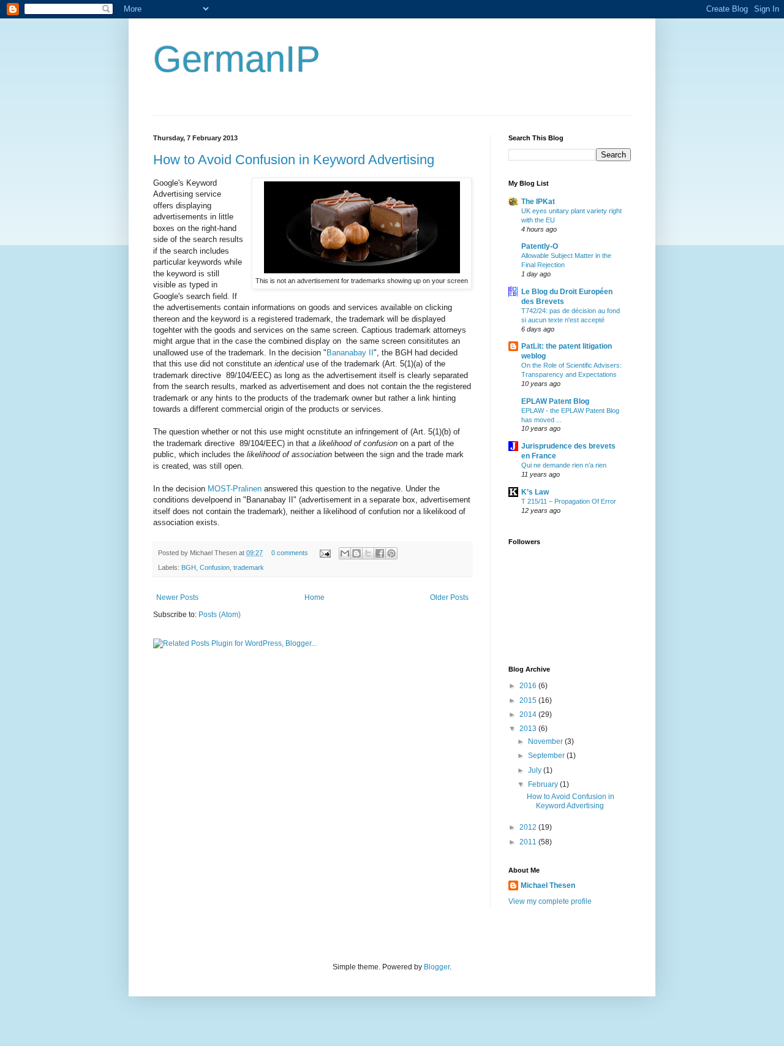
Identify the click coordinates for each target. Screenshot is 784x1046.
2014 (528, 714)
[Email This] (345, 553)
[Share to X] (368, 553)
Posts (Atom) (219, 614)
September (547, 755)
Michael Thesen (548, 885)
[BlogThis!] (356, 553)
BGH (188, 567)
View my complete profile (550, 901)
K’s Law (535, 492)
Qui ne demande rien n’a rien (563, 465)
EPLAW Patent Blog (555, 401)
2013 (528, 728)
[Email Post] (325, 552)
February (544, 784)
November (546, 741)
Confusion (215, 567)
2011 (528, 842)
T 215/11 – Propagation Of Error (568, 501)
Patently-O (539, 246)
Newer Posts (177, 597)
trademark (248, 567)
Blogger (437, 967)
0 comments (289, 552)
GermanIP (236, 59)
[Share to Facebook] (380, 553)
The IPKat (538, 201)
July (535, 770)
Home (314, 597)
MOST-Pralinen (235, 488)
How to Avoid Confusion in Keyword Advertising (293, 159)
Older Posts (449, 597)
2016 (528, 685)
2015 (528, 700)
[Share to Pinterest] (391, 553)
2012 (528, 827)
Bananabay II (350, 352)
